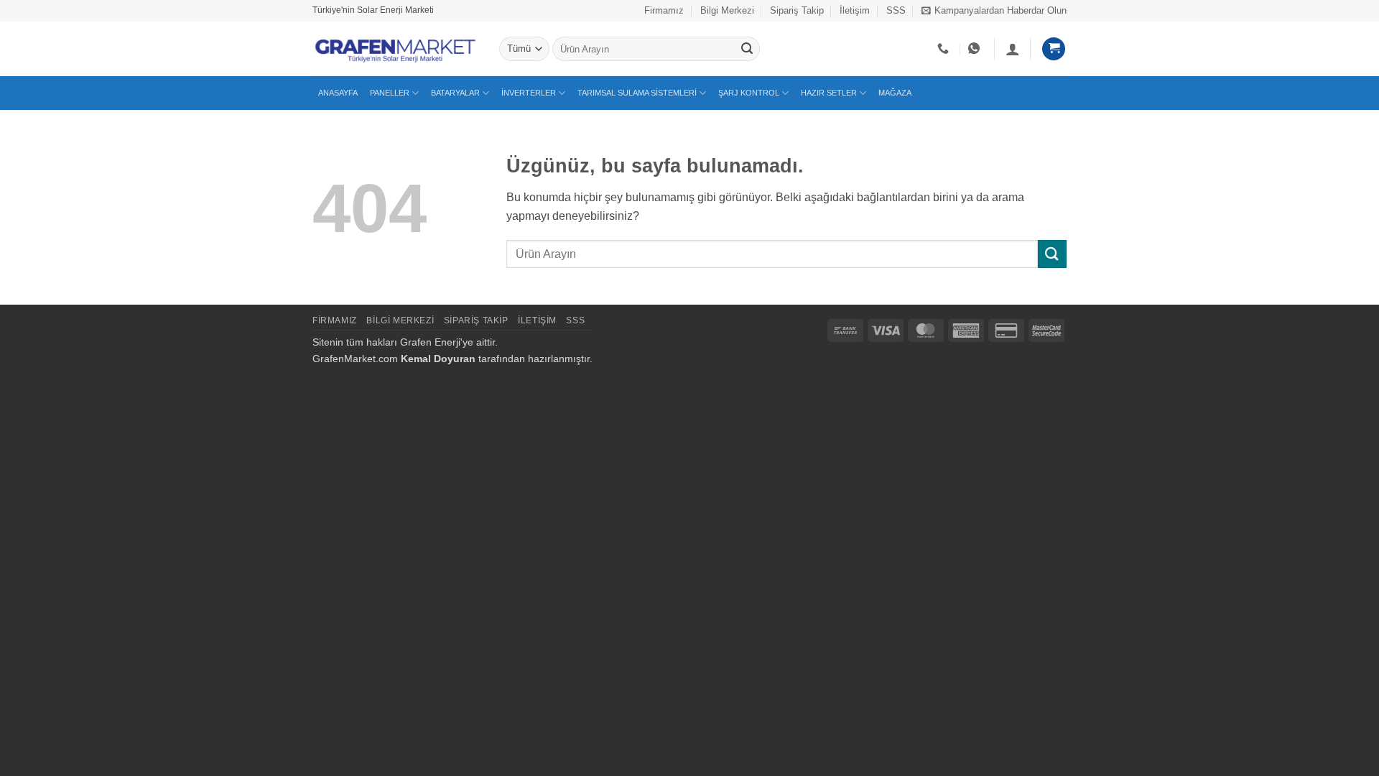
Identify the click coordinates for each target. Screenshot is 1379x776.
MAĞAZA (894, 92)
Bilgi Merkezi (727, 10)
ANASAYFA (338, 92)
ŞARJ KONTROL (748, 92)
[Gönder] (747, 49)
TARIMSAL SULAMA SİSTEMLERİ (637, 92)
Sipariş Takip (797, 10)
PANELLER (389, 92)
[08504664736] (944, 48)
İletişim (855, 10)
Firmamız (664, 10)
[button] (994, 10)
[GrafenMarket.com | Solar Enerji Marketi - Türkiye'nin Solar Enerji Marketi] (395, 49)
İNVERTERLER (528, 92)
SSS (896, 10)
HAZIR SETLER (829, 92)
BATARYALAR (455, 92)
